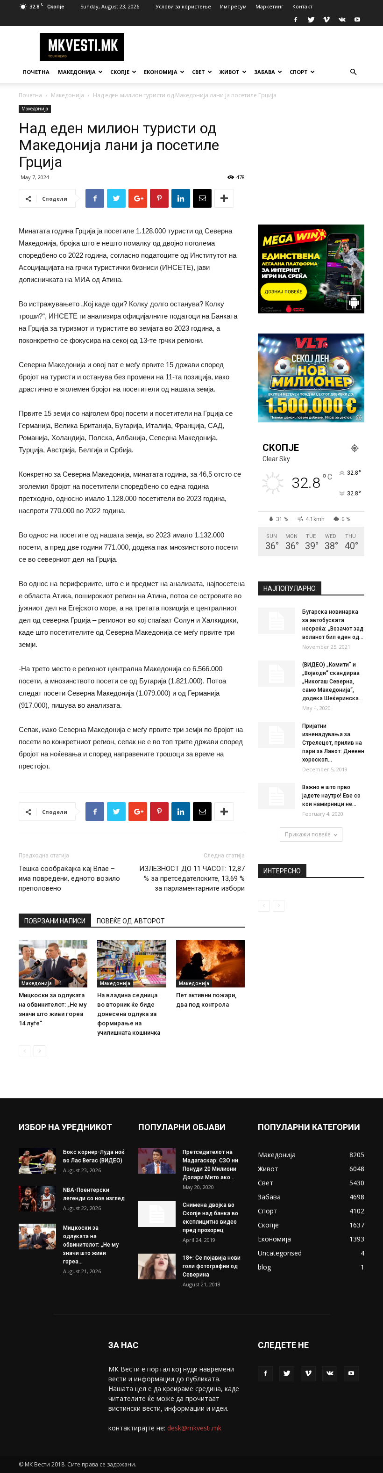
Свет (198, 71)
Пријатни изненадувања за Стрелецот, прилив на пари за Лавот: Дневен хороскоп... (333, 743)
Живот (230, 71)
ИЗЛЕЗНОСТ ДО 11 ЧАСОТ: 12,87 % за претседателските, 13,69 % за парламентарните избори (192, 878)
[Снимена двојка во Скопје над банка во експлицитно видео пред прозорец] (157, 1214)
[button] (353, 72)
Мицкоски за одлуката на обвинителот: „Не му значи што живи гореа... (91, 1245)
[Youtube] (357, 19)
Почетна (36, 71)
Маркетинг (269, 6)
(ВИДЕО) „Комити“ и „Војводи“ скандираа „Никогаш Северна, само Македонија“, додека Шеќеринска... (332, 681)
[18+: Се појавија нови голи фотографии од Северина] (157, 1266)
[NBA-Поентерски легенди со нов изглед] (37, 1199)
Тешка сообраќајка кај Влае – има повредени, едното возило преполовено (69, 878)
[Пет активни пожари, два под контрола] (210, 963)
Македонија (77, 71)
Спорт (299, 71)
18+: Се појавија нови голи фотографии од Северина (212, 1266)
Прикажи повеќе (308, 834)
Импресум (233, 6)
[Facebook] (296, 19)
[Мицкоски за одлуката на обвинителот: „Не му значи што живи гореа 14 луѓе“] (53, 963)
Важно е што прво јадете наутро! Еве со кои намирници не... (331, 795)
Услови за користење (183, 6)
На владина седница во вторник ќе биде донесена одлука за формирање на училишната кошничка (128, 1014)
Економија (160, 71)
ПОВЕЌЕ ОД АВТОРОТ (131, 921)
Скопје (119, 71)
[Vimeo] (326, 19)
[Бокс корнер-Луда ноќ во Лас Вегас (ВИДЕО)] (37, 1161)
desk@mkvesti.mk (194, 1427)
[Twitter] (311, 19)
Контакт (302, 6)
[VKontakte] (342, 19)
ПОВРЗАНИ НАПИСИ (54, 921)
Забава (264, 71)
